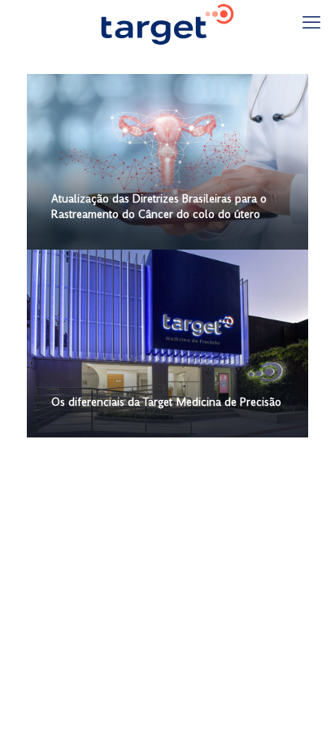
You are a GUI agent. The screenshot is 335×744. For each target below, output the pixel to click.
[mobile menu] (313, 24)
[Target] (167, 24)
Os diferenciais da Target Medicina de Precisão (166, 403)
